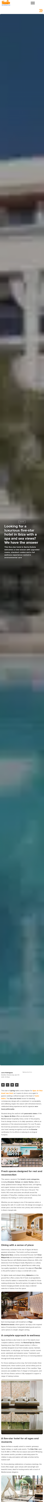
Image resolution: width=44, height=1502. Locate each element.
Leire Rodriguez (7, 1072)
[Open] (33, 3)
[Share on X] (7, 1085)
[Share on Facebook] (3, 1085)
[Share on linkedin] (12, 1085)
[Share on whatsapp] (17, 1085)
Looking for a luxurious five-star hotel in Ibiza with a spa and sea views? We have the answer (21, 535)
